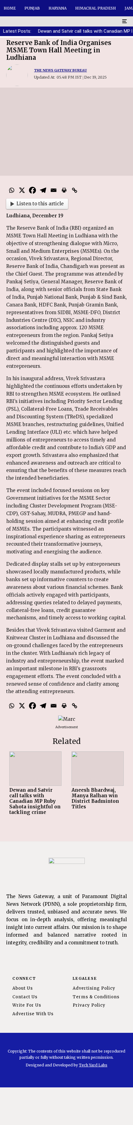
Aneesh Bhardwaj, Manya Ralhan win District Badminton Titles (95, 798)
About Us (22, 988)
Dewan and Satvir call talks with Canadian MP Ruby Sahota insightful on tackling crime (35, 801)
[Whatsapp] (11, 190)
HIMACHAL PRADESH (95, 8)
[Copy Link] (74, 190)
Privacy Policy (89, 1005)
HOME (10, 8)
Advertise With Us (33, 1013)
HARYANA (57, 8)
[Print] (64, 190)
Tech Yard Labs (93, 1065)
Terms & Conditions (96, 997)
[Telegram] (43, 190)
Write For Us (26, 1005)
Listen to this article (40, 204)
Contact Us (24, 997)
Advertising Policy (94, 988)
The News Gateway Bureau (60, 70)
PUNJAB (32, 8)
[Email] (53, 190)
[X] (22, 190)
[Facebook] (32, 190)
